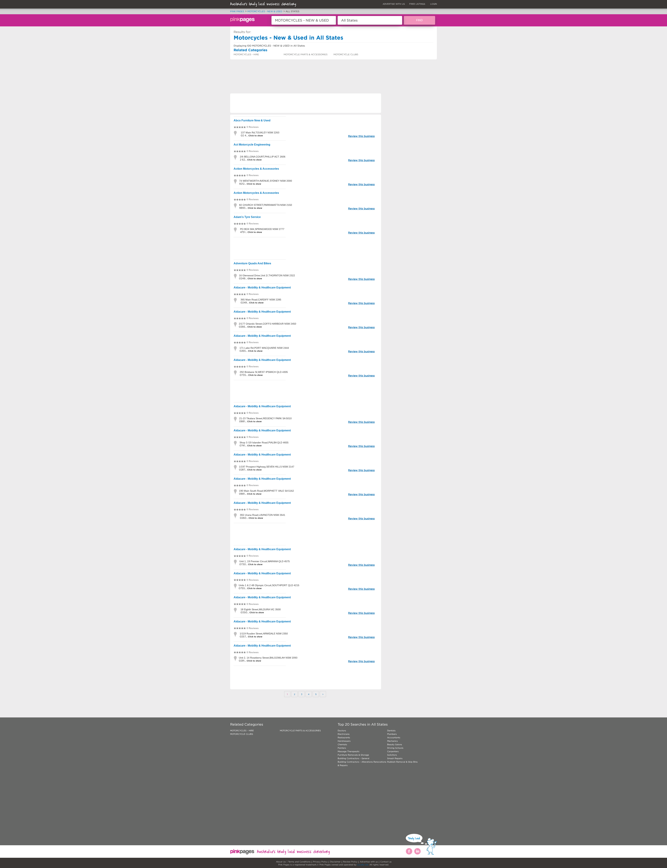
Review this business (361, 136)
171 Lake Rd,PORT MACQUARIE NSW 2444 (264, 347)
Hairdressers (344, 741)
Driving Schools (395, 748)
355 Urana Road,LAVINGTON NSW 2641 (262, 515)
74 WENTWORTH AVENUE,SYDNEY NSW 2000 (265, 180)
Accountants (393, 737)
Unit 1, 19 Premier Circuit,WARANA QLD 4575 (264, 561)
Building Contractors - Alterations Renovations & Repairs (362, 763)
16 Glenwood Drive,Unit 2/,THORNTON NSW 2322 (267, 275)
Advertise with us (369, 862)
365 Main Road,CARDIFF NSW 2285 (261, 299)
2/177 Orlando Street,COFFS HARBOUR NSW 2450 (267, 323)
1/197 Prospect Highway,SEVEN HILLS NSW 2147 (266, 466)
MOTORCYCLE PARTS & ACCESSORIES (305, 54)
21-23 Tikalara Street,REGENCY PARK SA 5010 (265, 418)
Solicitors (392, 755)
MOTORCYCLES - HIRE (246, 54)
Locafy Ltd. (363, 864)
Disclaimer (335, 862)
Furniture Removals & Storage (353, 755)
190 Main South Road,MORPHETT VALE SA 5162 (266, 490)
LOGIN (433, 4)
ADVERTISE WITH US (394, 4)
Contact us (386, 862)
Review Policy (350, 862)
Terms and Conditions (299, 862)
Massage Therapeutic (349, 751)
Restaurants (344, 737)
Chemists (342, 744)
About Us (281, 862)
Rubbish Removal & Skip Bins (402, 762)
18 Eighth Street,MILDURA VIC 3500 (261, 609)
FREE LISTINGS (417, 4)
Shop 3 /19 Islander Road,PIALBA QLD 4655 (264, 442)
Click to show (255, 135)
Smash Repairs (394, 758)
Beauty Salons (394, 744)
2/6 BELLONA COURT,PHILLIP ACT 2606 (262, 156)
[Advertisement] (293, 68)
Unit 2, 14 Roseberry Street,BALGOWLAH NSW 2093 (268, 657)
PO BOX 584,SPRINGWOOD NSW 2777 (262, 229)
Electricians (343, 734)
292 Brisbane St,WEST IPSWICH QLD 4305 (264, 372)
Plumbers (392, 734)
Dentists (391, 730)
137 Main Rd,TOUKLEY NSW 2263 (260, 132)
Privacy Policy (320, 862)
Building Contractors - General (353, 758)
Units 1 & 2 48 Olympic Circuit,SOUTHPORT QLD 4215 (269, 585)
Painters (342, 748)
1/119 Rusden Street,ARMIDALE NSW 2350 (264, 633)
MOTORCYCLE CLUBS (346, 54)
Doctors (342, 730)
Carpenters (393, 751)
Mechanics (392, 741)
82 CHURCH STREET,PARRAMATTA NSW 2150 (265, 205)
